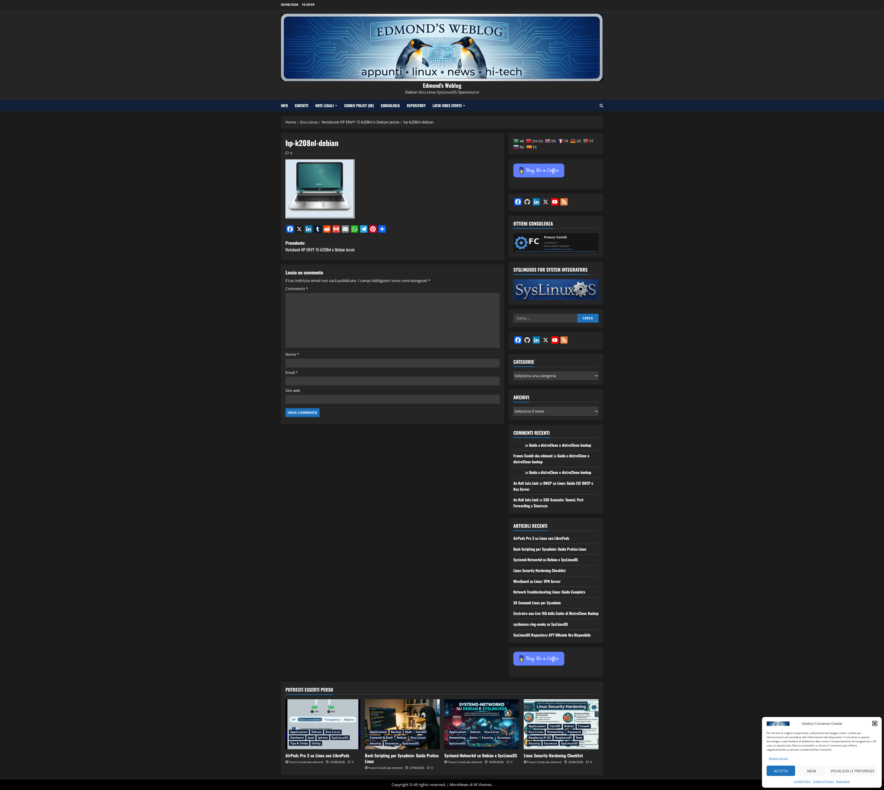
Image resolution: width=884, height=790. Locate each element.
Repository (416, 105)
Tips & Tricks (299, 743)
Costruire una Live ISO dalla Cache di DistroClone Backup (556, 613)
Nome (292, 354)
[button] (874, 723)
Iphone (323, 738)
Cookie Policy (802, 781)
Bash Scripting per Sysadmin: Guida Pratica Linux (549, 549)
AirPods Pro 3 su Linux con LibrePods (541, 538)
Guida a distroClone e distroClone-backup (560, 445)
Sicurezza (391, 743)
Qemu (473, 738)
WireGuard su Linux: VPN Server (537, 581)
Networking (457, 738)
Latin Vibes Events (447, 105)
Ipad (311, 738)
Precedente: (320, 246)
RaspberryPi (563, 738)
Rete (579, 738)
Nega (811, 771)
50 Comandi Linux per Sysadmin (537, 602)
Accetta (781, 771)
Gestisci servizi (778, 758)
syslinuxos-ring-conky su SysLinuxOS (540, 624)
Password (574, 732)
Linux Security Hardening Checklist (539, 570)
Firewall (583, 726)
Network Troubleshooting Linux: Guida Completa (549, 592)
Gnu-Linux (333, 732)
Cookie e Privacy (823, 781)
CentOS (421, 732)
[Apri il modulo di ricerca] (601, 105)
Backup (396, 732)
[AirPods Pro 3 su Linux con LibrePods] (322, 724)
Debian (316, 732)
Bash (408, 732)
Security (375, 743)
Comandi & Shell (381, 738)
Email (291, 372)
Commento (296, 288)
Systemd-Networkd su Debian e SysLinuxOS (545, 559)
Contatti (301, 105)
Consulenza (390, 105)
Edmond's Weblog (442, 85)
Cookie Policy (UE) (359, 105)
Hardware (297, 738)
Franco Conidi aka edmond (532, 455)
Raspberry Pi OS (540, 738)
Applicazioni (299, 732)
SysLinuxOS (340, 738)
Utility (316, 743)
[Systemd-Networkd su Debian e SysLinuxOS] (481, 724)
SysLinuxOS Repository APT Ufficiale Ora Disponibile (552, 635)
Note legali (843, 781)
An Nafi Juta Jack (525, 483)
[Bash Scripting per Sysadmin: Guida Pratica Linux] (402, 724)
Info (284, 105)
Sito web (292, 390)
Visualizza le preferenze (853, 771)
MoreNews (459, 784)
